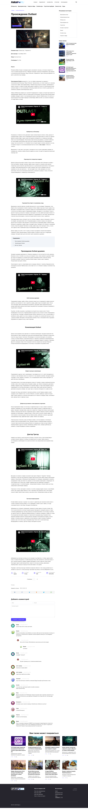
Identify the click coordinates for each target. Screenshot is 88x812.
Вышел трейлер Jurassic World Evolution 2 (68, 772)
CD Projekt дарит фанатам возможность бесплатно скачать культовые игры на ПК (71, 69)
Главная (35, 2)
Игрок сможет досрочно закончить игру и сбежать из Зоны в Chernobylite (69, 749)
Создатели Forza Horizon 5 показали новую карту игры (70, 76)
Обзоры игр (14, 6)
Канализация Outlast (20, 243)
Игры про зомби (37, 792)
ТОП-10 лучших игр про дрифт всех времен (71, 44)
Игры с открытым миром (39, 795)
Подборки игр (42, 2)
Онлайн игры (50, 2)
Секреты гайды (31, 6)
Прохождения (64, 2)
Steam (61, 30)
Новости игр (58, 6)
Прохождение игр (64, 22)
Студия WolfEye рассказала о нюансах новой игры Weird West (51, 773)
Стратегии (56, 2)
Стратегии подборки (49, 6)
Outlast (13, 584)
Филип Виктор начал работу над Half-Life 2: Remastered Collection (34, 773)
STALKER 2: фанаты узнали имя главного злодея (52, 748)
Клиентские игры (58, 794)
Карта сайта (75, 789)
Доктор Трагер (18, 245)
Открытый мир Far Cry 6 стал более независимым (35, 748)
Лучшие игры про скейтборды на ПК (70, 60)
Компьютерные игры (17, 25)
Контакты (75, 788)
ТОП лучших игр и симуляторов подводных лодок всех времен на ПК (71, 53)
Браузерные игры (22, 6)
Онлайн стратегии (64, 27)
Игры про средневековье (39, 791)
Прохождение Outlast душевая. (22, 241)
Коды (63, 6)
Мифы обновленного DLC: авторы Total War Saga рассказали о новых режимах (18, 773)
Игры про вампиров (38, 794)
